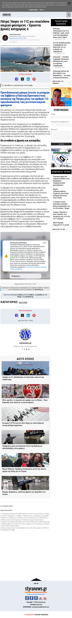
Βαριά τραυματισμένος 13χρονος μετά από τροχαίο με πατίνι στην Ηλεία (60, 193)
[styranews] (27, 598)
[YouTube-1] (40, 598)
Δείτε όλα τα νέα (60, 229)
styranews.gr (29, 297)
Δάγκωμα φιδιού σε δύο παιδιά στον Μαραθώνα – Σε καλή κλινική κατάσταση (61, 74)
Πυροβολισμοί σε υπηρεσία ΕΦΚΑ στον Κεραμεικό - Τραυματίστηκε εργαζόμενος (61, 180)
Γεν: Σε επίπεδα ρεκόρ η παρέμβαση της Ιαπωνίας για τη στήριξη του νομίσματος (61, 47)
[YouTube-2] (45, 598)
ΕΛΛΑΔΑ (23, 302)
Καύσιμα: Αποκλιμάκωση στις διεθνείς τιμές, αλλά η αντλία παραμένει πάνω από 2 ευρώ (61, 33)
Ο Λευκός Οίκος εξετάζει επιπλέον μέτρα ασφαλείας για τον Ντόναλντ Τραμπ (61, 205)
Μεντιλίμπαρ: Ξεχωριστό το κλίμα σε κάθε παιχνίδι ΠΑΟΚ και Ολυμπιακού (61, 226)
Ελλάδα (39, 295)
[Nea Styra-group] (36, 598)
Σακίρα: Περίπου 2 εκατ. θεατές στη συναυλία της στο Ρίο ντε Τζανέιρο (61, 215)
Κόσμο (19, 297)
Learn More (33, 10)
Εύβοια (31, 295)
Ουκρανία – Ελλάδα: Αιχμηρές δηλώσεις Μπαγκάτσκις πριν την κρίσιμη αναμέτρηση (61, 61)
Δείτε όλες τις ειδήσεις (61, 82)
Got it (42, 10)
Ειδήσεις (21, 295)
